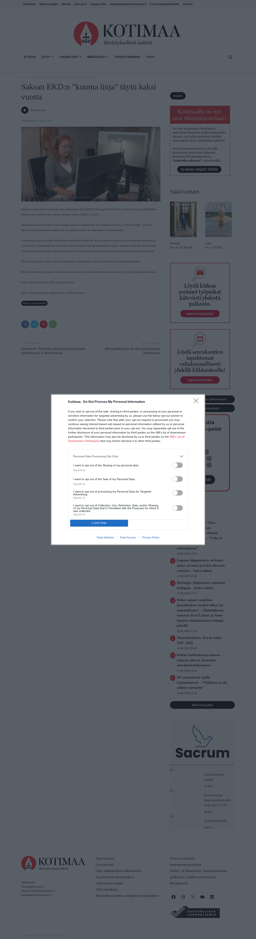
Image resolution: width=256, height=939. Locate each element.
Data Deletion (105, 537)
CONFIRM (99, 523)
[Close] (197, 402)
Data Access (128, 537)
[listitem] (128, 456)
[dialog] (128, 469)
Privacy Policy (150, 537)
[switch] (177, 465)
